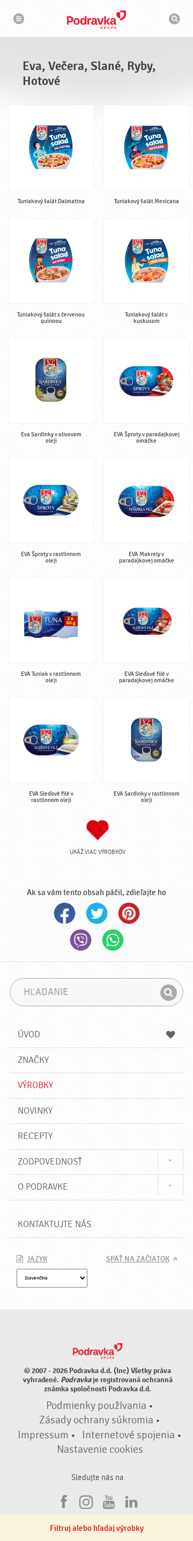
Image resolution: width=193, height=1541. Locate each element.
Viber (80, 940)
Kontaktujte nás (54, 1224)
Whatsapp (112, 940)
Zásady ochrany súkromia (96, 1420)
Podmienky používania (96, 1406)
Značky (33, 1060)
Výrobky (35, 1085)
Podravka (96, 20)
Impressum (43, 1435)
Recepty (35, 1136)
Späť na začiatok (137, 1259)
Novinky (35, 1111)
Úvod (29, 1034)
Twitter (96, 913)
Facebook (64, 913)
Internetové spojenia (128, 1435)
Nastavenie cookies (100, 1449)
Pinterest (128, 913)
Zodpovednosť (50, 1162)
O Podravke (43, 1187)
